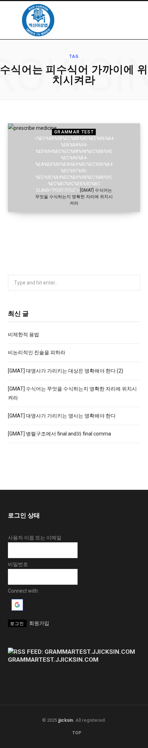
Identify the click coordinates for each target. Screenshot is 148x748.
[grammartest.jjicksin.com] (38, 20)
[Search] (132, 20)
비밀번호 (18, 564)
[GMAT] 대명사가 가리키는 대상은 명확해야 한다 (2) (65, 371)
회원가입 (39, 623)
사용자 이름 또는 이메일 (34, 538)
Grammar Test (74, 131)
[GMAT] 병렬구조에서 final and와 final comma (59, 434)
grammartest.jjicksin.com (53, 659)
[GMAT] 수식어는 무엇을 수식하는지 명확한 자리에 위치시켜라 (74, 197)
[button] (17, 609)
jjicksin (65, 720)
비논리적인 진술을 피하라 (36, 352)
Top (76, 732)
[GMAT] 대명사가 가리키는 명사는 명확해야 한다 (62, 416)
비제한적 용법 (23, 334)
